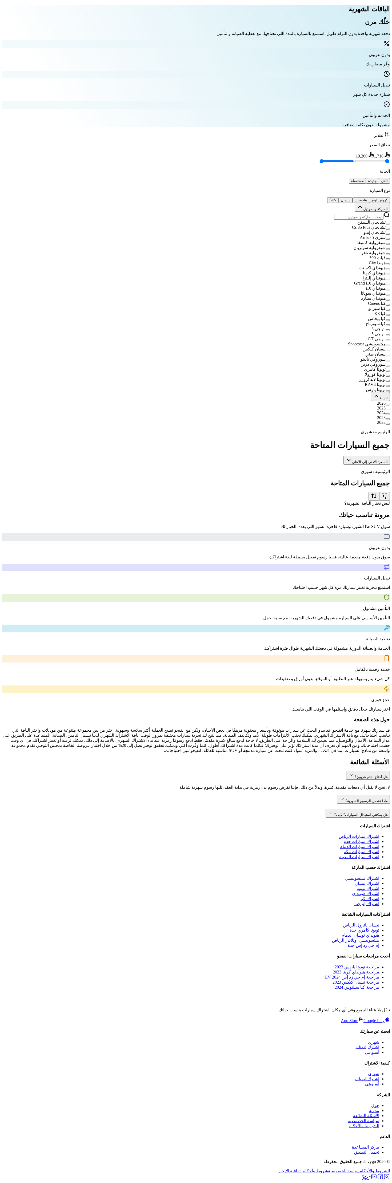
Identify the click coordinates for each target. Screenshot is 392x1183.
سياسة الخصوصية (363, 1120)
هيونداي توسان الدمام (360, 935)
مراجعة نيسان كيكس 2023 (356, 982)
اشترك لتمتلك (367, 1047)
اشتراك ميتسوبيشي (362, 878)
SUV (333, 200)
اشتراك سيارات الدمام (359, 846)
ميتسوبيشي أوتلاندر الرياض (355, 940)
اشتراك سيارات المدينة (359, 856)
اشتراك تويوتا (368, 888)
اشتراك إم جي (366, 903)
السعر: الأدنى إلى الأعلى (370, 462)
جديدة (372, 181)
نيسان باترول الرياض (361, 925)
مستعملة (357, 181)
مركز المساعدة (365, 1147)
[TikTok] (368, 1178)
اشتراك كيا (370, 898)
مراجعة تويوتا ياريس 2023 (357, 967)
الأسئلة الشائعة (366, 1115)
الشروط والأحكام (364, 1125)
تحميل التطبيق (366, 1152)
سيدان (345, 200)
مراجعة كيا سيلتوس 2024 (357, 987)
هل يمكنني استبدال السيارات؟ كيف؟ (361, 815)
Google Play (374, 1020)
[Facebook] (380, 1178)
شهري (373, 1042)
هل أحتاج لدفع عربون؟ (371, 777)
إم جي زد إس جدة (363, 945)
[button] (196, 222)
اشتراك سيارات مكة (361, 851)
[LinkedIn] (374, 1178)
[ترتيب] (374, 496)
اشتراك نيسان (367, 883)
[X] (364, 1178)
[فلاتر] (384, 496)
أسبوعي (372, 1052)
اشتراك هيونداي (365, 893)
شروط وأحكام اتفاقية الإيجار (303, 1171)
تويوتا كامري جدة (364, 930)
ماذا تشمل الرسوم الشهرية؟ (366, 801)
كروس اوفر (379, 200)
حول (375, 1105)
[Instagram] (386, 1178)
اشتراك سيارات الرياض (359, 836)
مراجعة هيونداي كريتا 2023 (356, 972)
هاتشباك (361, 200)
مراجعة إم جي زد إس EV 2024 (352, 977)
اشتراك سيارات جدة (361, 841)
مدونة (374, 1110)
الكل (384, 181)
